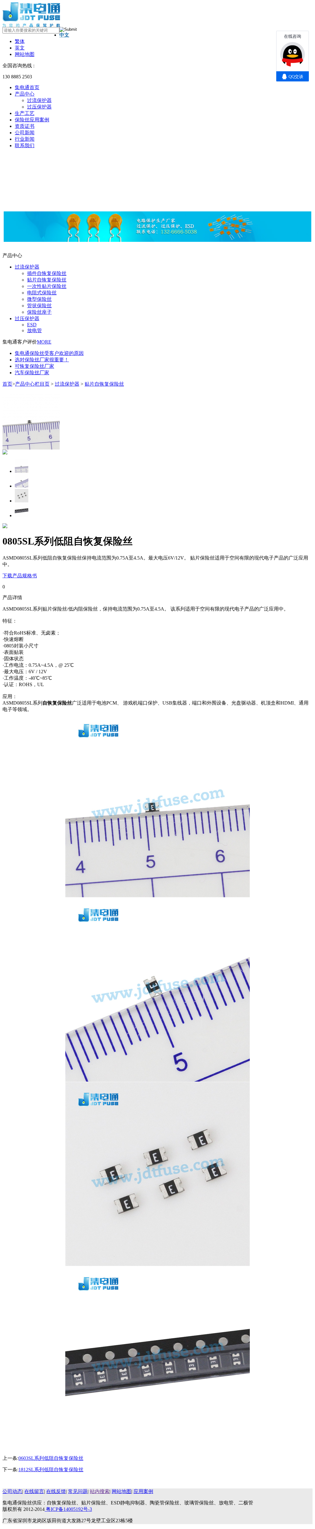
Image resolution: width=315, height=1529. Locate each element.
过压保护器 (39, 106)
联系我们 (24, 145)
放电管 (34, 330)
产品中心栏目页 (32, 384)
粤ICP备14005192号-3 (68, 1509)
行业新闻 (24, 139)
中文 (64, 34)
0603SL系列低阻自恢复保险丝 (50, 1458)
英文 (20, 47)
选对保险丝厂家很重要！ (42, 359)
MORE (44, 341)
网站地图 (24, 54)
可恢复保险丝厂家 (34, 366)
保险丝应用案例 (32, 119)
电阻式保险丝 (42, 292)
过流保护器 (39, 100)
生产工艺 (24, 113)
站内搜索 (100, 1491)
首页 (7, 384)
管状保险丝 (39, 305)
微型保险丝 (39, 299)
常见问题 (78, 1491)
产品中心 (24, 93)
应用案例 (143, 1491)
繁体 (20, 41)
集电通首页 (27, 87)
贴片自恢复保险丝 (46, 279)
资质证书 (24, 126)
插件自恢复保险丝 (46, 273)
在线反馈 (56, 1491)
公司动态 (12, 1491)
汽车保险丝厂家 (32, 372)
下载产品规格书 (19, 575)
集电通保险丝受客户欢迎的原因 (49, 353)
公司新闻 (24, 132)
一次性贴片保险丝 (46, 286)
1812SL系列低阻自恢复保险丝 (50, 1469)
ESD (32, 324)
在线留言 (34, 1491)
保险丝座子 (39, 312)
